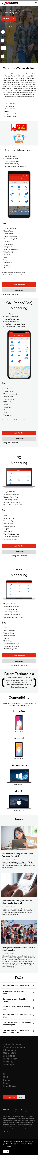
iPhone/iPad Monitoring (14, 1047)
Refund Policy (9, 1086)
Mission (6, 1077)
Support (7, 1083)
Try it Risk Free (10, 1097)
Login (21, 1097)
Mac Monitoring (10, 1053)
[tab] (19, 985)
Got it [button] (6, 1151)
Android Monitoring (12, 1044)
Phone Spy (8, 1062)
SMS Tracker (9, 1056)
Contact (6, 1080)
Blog (5, 1074)
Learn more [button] (7, 1146)
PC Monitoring (9, 1050)
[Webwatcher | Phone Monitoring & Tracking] (9, 3)
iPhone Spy (8, 1065)
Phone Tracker (10, 1059)
